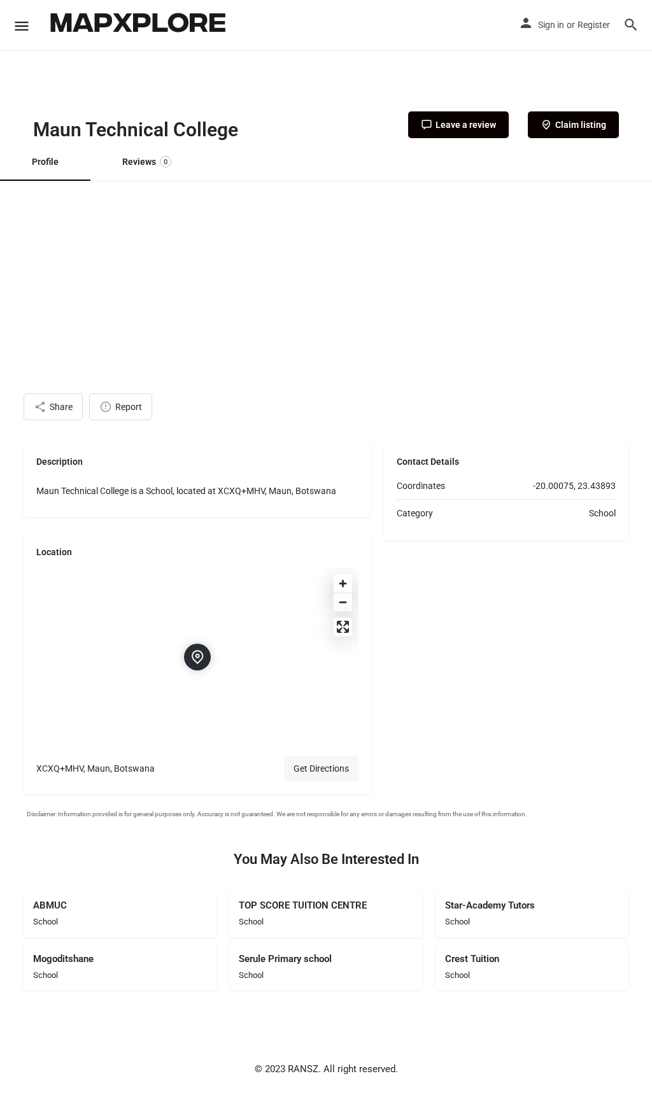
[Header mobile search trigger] (631, 25)
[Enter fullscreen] (343, 627)
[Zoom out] (343, 602)
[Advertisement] (326, 276)
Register (594, 25)
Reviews (144, 162)
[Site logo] (139, 25)
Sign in (551, 25)
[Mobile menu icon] (22, 25)
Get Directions (321, 768)
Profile (45, 162)
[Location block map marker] (197, 657)
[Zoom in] (343, 583)
